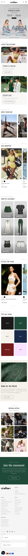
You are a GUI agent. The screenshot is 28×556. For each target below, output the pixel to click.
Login (16, 489)
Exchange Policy (19, 507)
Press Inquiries (4, 509)
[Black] (4, 181)
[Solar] (2, 181)
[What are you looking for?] (4, 2)
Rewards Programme (20, 493)
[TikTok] (14, 531)
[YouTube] (12, 531)
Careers (3, 507)
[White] (6, 181)
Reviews (17, 511)
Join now (14, 477)
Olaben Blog (4, 513)
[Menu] (2, 2)
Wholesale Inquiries (5, 511)
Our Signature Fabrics (6, 501)
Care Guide (17, 513)
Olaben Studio (4, 503)
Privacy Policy (4, 523)
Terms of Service (5, 525)
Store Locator (18, 501)
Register (17, 491)
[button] (26, 2)
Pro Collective (4, 505)
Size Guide (17, 503)
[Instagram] (7, 531)
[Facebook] (10, 531)
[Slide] (14, 21)
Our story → (7, 397)
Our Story (3, 499)
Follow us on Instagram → (14, 453)
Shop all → (24, 143)
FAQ (16, 505)
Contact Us (17, 499)
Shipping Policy (18, 509)
